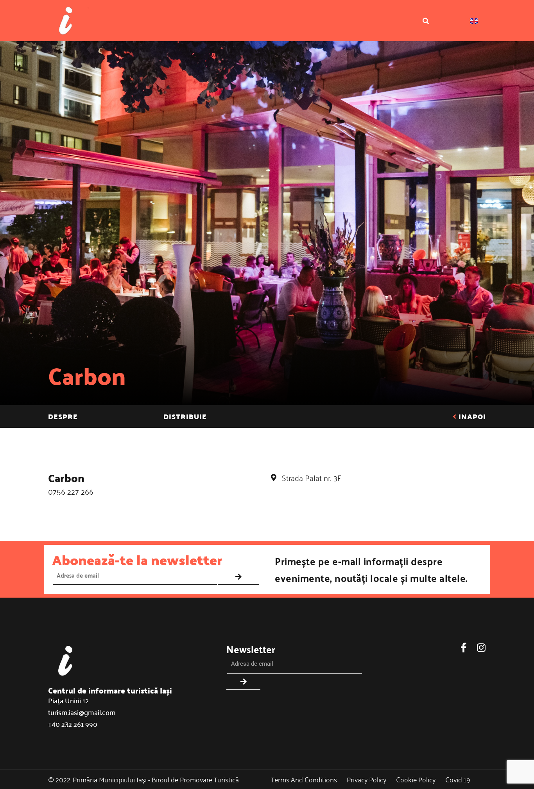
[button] (426, 21)
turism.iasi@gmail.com (82, 712)
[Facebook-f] (463, 647)
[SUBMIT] (238, 577)
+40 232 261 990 (72, 723)
